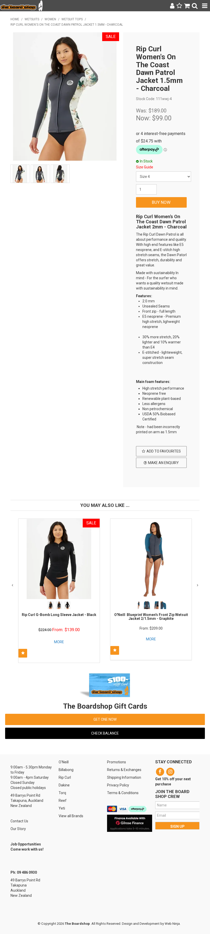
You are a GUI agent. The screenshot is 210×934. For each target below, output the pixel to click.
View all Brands (71, 816)
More (59, 642)
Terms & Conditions (123, 793)
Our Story (18, 829)
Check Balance (105, 733)
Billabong (66, 770)
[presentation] (12, 585)
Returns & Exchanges (124, 770)
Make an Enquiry (163, 463)
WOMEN (50, 19)
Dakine (64, 785)
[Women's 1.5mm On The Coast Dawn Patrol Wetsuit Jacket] (161, 438)
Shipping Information (124, 777)
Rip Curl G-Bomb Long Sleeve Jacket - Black (59, 615)
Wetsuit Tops (72, 19)
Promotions (116, 762)
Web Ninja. (173, 924)
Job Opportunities (25, 844)
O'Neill (64, 762)
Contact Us (19, 821)
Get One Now (105, 719)
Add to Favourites (163, 451)
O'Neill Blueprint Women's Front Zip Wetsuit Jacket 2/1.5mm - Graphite (151, 617)
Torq (62, 793)
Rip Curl (65, 777)
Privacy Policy (118, 785)
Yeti (62, 808)
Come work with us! (27, 849)
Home (14, 19)
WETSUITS (32, 19)
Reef (63, 800)
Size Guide (144, 167)
